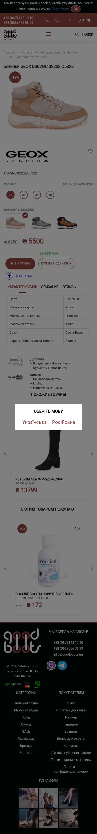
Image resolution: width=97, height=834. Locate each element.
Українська (34, 422)
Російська (63, 422)
